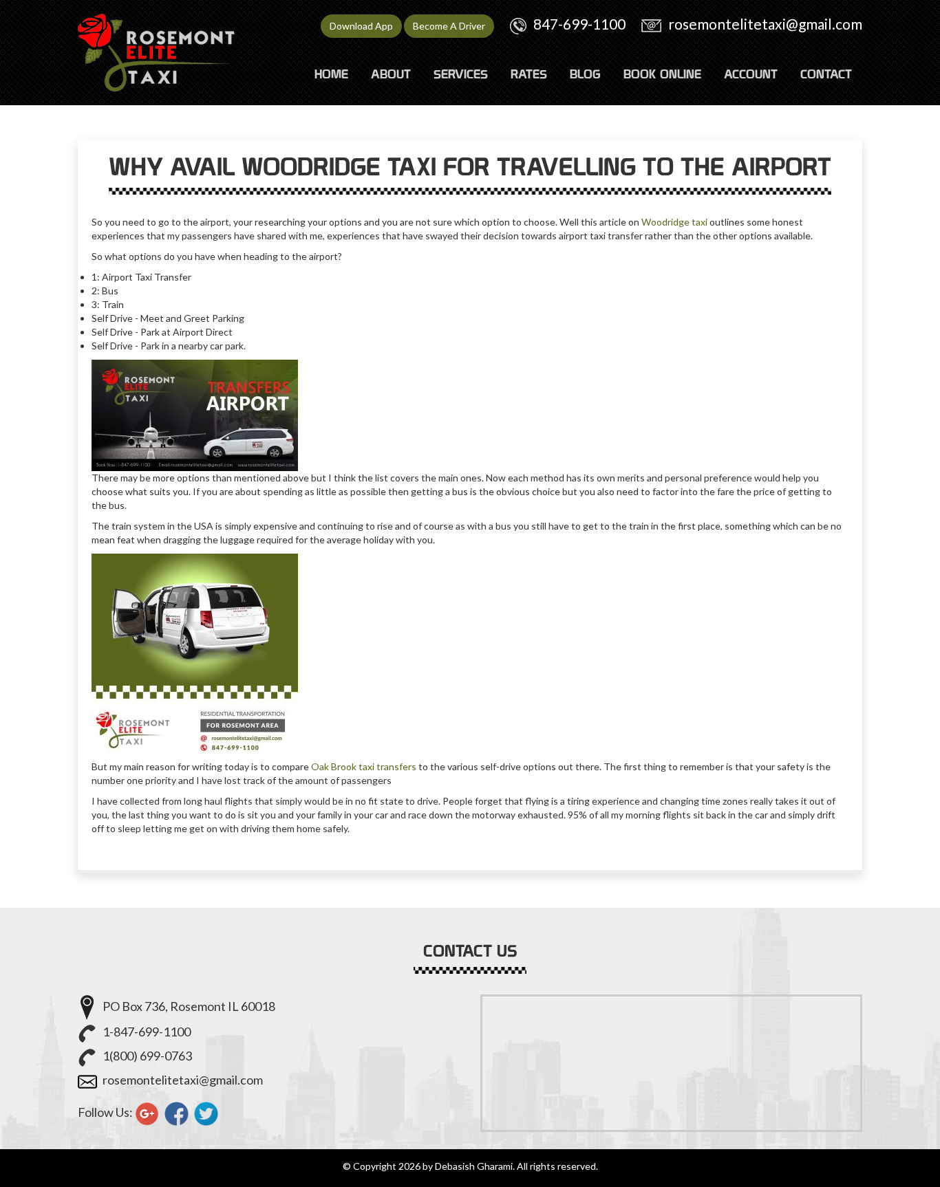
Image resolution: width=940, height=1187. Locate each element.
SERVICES (461, 74)
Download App (361, 26)
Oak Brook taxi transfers (363, 766)
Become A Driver (449, 26)
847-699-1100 (579, 23)
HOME (331, 74)
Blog (585, 74)
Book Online (662, 74)
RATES (529, 74)
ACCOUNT (751, 74)
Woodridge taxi (674, 222)
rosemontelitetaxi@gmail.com (765, 23)
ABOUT (391, 74)
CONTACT (826, 74)
